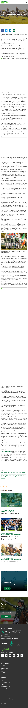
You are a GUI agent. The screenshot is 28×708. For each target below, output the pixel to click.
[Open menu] (25, 2)
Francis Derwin (8, 475)
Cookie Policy (4, 690)
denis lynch (13, 474)
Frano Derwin (15, 475)
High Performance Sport (14, 12)
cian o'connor (4, 472)
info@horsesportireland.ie (8, 695)
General (11, 533)
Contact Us (3, 680)
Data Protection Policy (5, 686)
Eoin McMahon (20, 474)
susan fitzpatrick (11, 476)
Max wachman (21, 475)
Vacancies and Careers (5, 682)
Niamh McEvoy (4, 476)
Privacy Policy (4, 688)
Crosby (19, 472)
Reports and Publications (7, 511)
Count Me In (15, 472)
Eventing (3, 510)
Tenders (2, 684)
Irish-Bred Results (10, 510)
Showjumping (22, 12)
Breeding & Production (15, 509)
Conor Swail (9, 472)
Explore (7, 588)
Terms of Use (4, 691)
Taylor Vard (17, 476)
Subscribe (6, 616)
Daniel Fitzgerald (7, 474)
